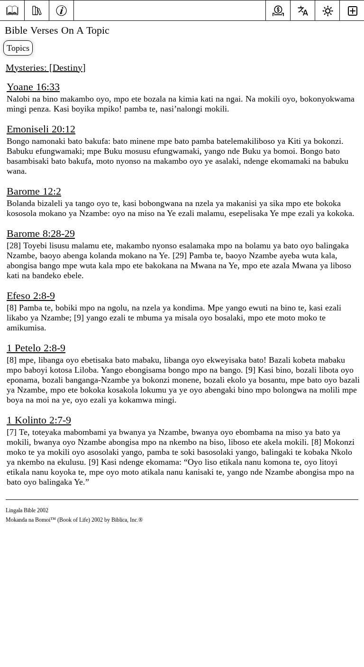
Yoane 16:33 (33, 87)
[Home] (12, 10)
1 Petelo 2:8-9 (36, 348)
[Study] (36, 9)
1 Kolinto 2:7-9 (39, 420)
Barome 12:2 (34, 191)
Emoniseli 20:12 (41, 129)
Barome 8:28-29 (41, 233)
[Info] (61, 9)
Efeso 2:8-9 (31, 295)
